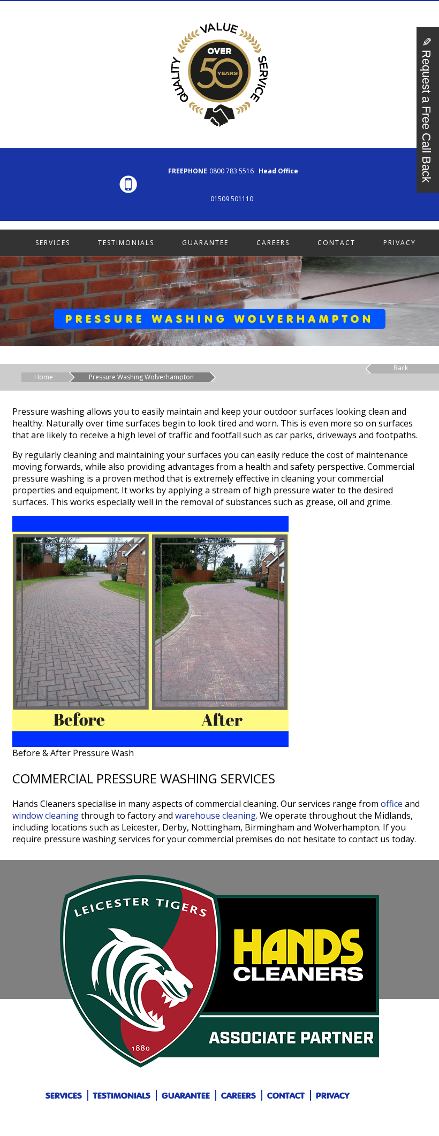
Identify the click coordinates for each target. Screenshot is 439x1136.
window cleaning (45, 815)
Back (400, 368)
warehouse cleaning (215, 815)
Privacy (399, 242)
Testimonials (126, 242)
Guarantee (205, 242)
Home (43, 377)
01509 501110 (231, 198)
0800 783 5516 (231, 171)
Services (52, 242)
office (392, 804)
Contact (336, 242)
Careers (273, 242)
